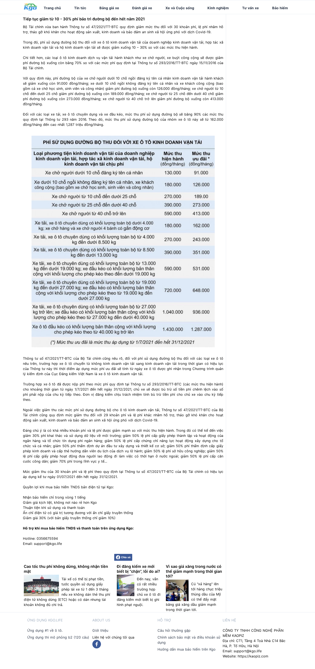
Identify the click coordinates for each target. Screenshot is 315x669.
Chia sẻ (125, 557)
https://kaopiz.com (253, 656)
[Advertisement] (262, 41)
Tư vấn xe (250, 8)
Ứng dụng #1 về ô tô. (45, 630)
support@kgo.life (248, 651)
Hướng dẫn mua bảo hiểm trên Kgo (187, 649)
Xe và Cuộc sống (179, 8)
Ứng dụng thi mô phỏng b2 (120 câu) (58, 637)
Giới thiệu (100, 630)
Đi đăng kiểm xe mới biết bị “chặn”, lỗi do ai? (138, 569)
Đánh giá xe (142, 8)
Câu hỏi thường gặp (174, 630)
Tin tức (80, 8)
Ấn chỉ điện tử (34, 513)
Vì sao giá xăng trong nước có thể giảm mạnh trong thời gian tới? (194, 571)
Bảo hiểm (280, 8)
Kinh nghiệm (218, 8)
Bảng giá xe (109, 8)
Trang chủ (52, 8)
